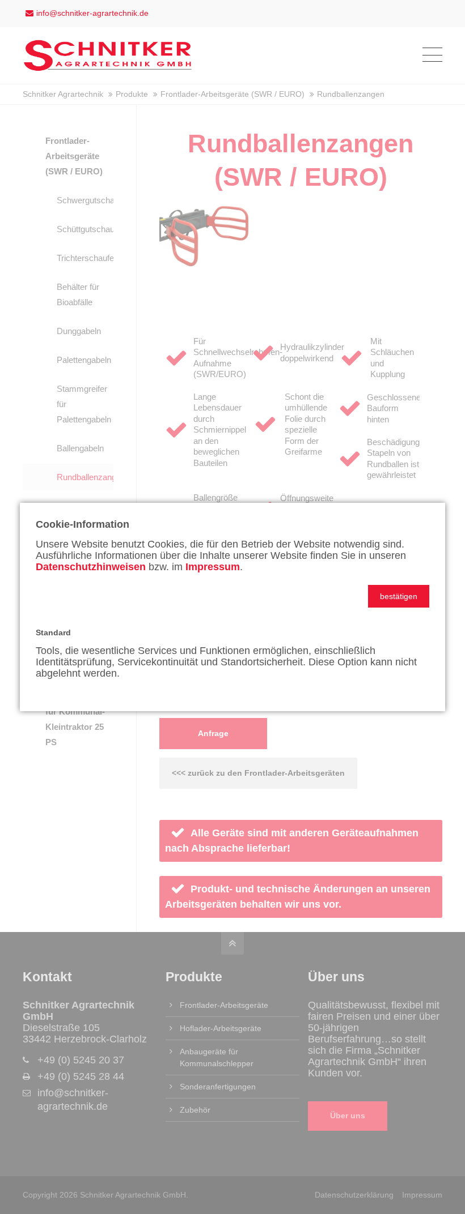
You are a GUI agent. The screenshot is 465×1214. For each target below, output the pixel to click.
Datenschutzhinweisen (91, 566)
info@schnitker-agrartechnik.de (92, 13)
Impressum (212, 566)
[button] (398, 596)
